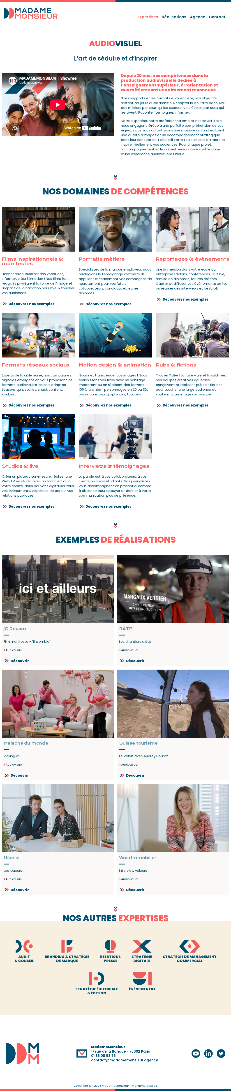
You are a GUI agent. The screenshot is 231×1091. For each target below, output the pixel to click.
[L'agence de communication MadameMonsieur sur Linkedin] (208, 1053)
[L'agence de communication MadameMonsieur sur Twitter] (221, 1053)
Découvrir (20, 661)
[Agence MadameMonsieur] (22, 1053)
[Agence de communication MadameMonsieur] (32, 13)
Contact (217, 17)
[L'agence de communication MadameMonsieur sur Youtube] (195, 1053)
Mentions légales (144, 1086)
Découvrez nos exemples (32, 303)
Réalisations (174, 17)
